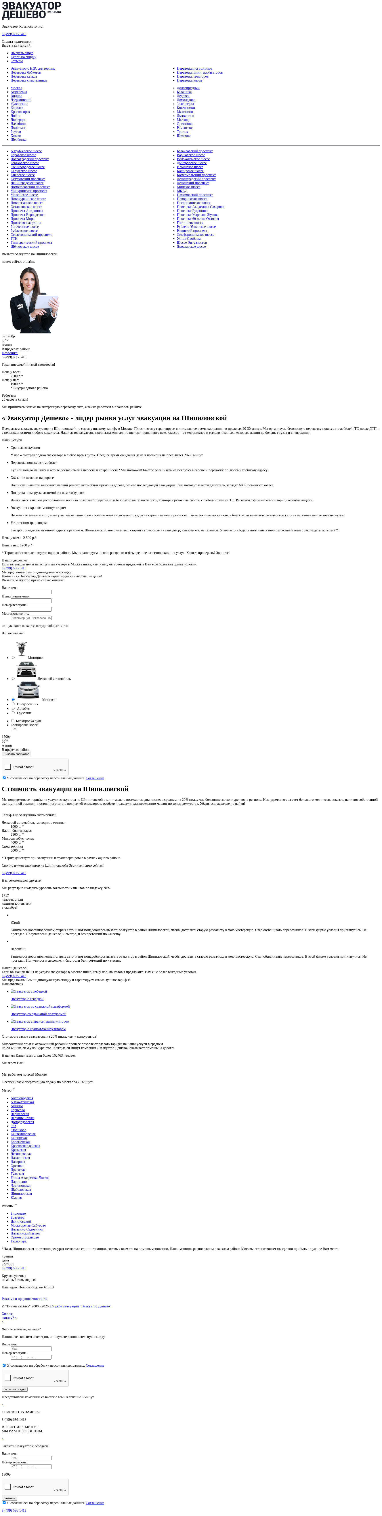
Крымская (18, 1150)
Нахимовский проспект (195, 195)
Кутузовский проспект (28, 179)
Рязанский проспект (192, 230)
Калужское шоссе (24, 171)
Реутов (16, 131)
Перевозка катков (24, 76)
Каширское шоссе (190, 171)
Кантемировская (23, 1134)
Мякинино (185, 112)
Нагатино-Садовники (27, 1229)
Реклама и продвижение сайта (25, 1299)
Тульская (17, 1174)
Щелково (184, 135)
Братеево (17, 1217)
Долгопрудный (188, 88)
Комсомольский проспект (196, 175)
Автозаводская (22, 1098)
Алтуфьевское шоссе (26, 151)
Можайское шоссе (24, 195)
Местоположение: (15, 613)
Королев (17, 108)
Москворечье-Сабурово (28, 1225)
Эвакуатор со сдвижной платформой (38, 1014)
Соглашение (95, 778)
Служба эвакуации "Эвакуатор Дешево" (80, 1306)
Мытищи (184, 120)
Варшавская (20, 1114)
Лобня (15, 116)
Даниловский (21, 1221)
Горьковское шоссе (25, 163)
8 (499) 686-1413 (14, 34)
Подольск (18, 127)
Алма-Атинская (22, 1102)
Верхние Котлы (22, 1118)
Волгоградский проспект (30, 159)
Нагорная (18, 1162)
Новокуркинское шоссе (28, 199)
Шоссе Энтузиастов (192, 242)
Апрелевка (19, 92)
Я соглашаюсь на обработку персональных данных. (55, 778)
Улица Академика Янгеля (30, 1177)
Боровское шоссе (23, 155)
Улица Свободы (189, 238)
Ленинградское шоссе (27, 183)
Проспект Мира (22, 219)
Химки (16, 135)
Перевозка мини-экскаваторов (200, 72)
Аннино (17, 1106)
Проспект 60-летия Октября (198, 219)
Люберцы (18, 120)
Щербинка (19, 139)
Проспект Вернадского (28, 215)
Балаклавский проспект (195, 151)
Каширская (19, 1138)
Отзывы (17, 61)
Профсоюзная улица (26, 222)
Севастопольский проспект (31, 234)
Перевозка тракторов (193, 76)
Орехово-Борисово (25, 1237)
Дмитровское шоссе (192, 163)
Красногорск (20, 112)
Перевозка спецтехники (29, 80)
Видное (16, 96)
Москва (16, 88)
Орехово (17, 1166)
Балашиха (184, 92)
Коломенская (20, 1142)
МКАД (182, 191)
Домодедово (186, 100)
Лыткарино (185, 116)
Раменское (185, 127)
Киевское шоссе (23, 175)
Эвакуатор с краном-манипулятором (38, 1029)
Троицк (182, 131)
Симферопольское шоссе (195, 234)
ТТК (14, 238)
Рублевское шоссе (24, 230)
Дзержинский (21, 100)
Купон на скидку (23, 57)
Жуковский (19, 104)
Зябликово (18, 1130)
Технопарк (19, 1241)
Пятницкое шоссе (190, 222)
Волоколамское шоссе (193, 159)
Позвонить (10, 353)
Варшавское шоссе (191, 155)
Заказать (9, 1498)
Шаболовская (21, 1189)
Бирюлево (18, 1213)
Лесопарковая (21, 1154)
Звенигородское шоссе (28, 167)
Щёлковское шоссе (25, 246)
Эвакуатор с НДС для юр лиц (33, 68)
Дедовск (183, 96)
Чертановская (21, 1185)
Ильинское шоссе (190, 167)
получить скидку (15, 1389)
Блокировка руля (28, 721)
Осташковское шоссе (26, 207)
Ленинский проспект (193, 183)
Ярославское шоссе (191, 246)
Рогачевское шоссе (25, 226)
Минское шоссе (188, 187)
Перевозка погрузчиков (194, 68)
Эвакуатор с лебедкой (27, 999)
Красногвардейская (25, 1146)
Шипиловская (21, 1193)
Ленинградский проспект (196, 179)
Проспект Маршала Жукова (197, 215)
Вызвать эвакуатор (16, 754)
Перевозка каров (189, 80)
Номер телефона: (14, 605)
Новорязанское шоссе (27, 203)
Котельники (186, 108)
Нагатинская (20, 1158)
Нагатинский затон (25, 1233)
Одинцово (185, 124)
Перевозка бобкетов (26, 72)
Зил (13, 1126)
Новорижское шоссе (192, 199)
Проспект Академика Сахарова (200, 207)
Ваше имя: (9, 588)
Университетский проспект (31, 242)
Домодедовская (22, 1122)
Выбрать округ (22, 53)
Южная (16, 1197)
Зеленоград (185, 104)
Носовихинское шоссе (193, 203)
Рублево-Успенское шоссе (196, 226)
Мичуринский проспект (29, 191)
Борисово (18, 1110)
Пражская (18, 1170)
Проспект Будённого (192, 211)
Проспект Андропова (27, 211)
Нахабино (18, 124)
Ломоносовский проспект (30, 187)
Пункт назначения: (16, 596)
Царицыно (19, 1181)
